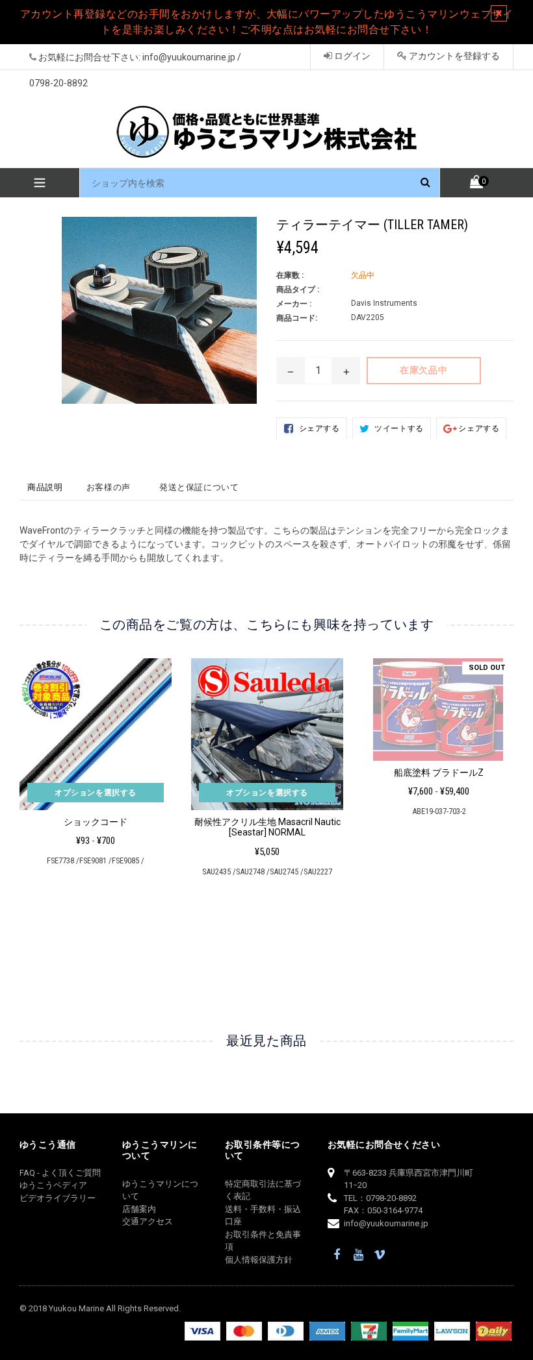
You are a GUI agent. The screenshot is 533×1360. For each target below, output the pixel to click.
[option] (86, 767)
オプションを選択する (95, 792)
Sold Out (487, 667)
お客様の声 (108, 487)
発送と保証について (199, 487)
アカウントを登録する (453, 56)
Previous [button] (19, 804)
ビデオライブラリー (58, 1198)
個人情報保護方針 (258, 1260)
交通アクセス (147, 1221)
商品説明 (45, 487)
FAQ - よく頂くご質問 (60, 1173)
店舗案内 (139, 1209)
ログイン (351, 56)
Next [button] (508, 804)
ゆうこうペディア (53, 1185)
